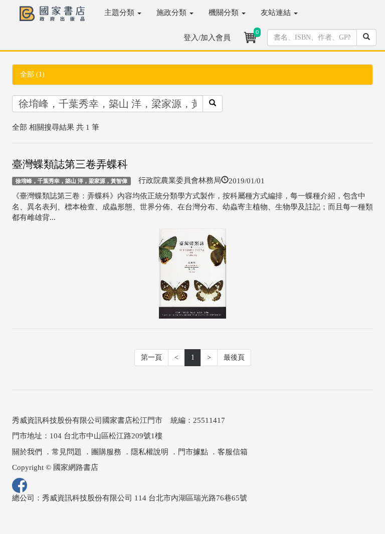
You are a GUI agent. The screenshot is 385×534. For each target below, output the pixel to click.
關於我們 (27, 452)
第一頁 (151, 357)
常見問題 (67, 452)
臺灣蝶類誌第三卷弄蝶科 (70, 164)
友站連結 (277, 13)
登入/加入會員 (207, 38)
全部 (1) (32, 74)
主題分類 (120, 13)
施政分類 (172, 13)
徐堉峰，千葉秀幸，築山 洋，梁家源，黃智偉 (71, 181)
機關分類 (225, 13)
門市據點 (193, 452)
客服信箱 (233, 452)
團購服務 (106, 452)
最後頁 (234, 357)
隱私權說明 (149, 452)
